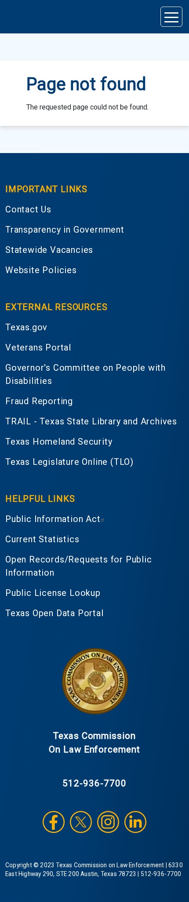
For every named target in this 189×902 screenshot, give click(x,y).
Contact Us (28, 209)
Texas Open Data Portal (54, 613)
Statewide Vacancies (49, 250)
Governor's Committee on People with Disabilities (85, 374)
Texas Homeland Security (58, 441)
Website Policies (41, 270)
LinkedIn (135, 822)
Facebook (54, 822)
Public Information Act (53, 519)
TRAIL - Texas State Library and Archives (91, 421)
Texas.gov (26, 327)
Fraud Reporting (39, 401)
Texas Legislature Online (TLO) (69, 461)
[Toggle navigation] (171, 17)
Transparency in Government (64, 229)
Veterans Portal (38, 347)
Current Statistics (42, 539)
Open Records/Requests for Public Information (78, 566)
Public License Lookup (53, 593)
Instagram (108, 822)
